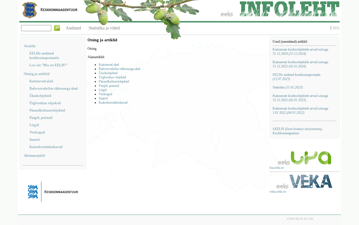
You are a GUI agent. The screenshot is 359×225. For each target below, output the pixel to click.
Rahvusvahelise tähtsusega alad (53, 88)
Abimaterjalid (34, 155)
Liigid (34, 125)
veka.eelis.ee (278, 192)
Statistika (288, 87)
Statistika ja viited (104, 28)
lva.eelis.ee (277, 168)
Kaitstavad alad (41, 81)
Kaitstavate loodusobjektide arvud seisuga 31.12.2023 (300, 64)
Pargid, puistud (40, 117)
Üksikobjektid (40, 96)
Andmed (73, 28)
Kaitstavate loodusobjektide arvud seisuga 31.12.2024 (300, 51)
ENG (335, 28)
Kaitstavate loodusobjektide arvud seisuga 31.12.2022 (300, 98)
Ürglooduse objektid (45, 103)
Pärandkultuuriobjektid (47, 110)
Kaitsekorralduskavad (46, 147)
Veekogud (37, 132)
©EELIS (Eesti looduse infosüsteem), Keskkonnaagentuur (298, 131)
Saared (34, 139)
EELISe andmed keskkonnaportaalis (44, 55)
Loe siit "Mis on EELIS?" (48, 65)
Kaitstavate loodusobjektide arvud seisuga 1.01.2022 (300, 110)
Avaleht (30, 46)
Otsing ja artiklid (37, 74)
